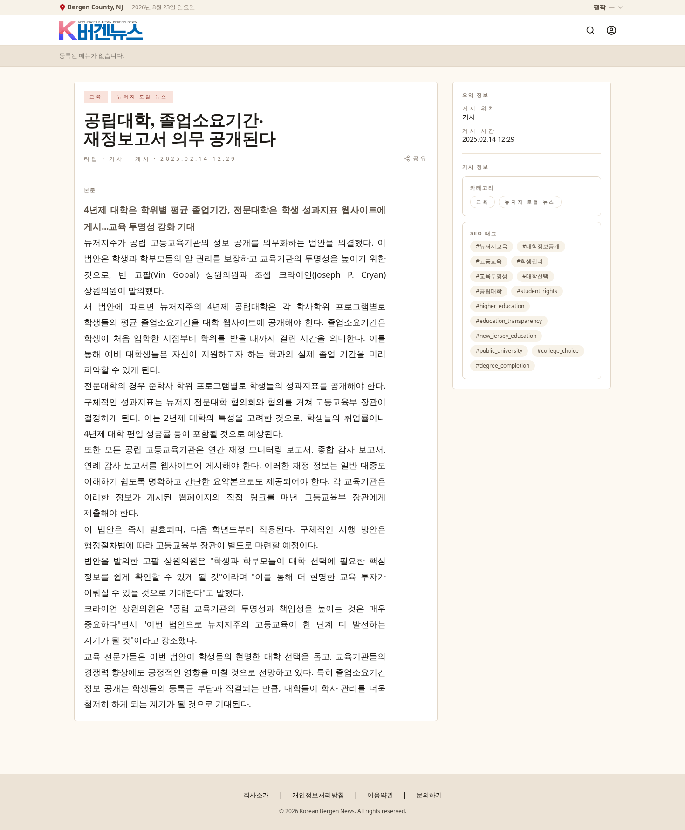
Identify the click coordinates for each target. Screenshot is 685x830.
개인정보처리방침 (318, 794)
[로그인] (611, 30)
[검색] (590, 30)
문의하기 (429, 794)
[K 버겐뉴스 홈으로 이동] (101, 31)
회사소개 (256, 794)
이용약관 (380, 794)
